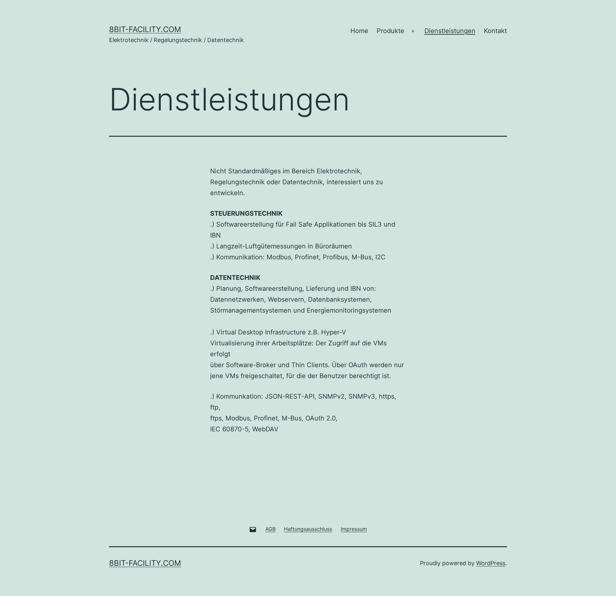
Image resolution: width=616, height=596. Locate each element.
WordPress (490, 563)
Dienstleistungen (449, 31)
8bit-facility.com (145, 29)
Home (359, 31)
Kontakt (495, 31)
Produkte (390, 31)
